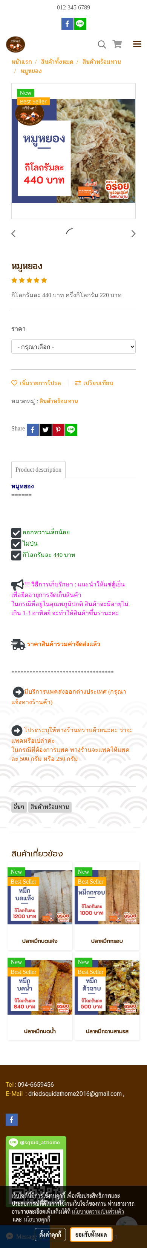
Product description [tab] (38, 469)
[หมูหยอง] (73, 151)
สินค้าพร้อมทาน (59, 401)
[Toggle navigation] (137, 44)
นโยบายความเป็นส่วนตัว (98, 1211)
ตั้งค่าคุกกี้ (50, 1234)
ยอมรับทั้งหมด (91, 1234)
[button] (99, 44)
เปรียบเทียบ (97, 383)
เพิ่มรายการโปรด (39, 383)
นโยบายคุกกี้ (37, 1219)
